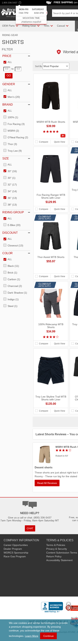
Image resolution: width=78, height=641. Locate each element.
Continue (48, 635)
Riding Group (13, 212)
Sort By (39, 66)
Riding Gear (10, 35)
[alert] (31, 15)
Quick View (59, 142)
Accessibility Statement (59, 560)
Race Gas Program (15, 556)
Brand (7, 104)
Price (6, 55)
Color (7, 253)
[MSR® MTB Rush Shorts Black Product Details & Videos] (50, 136)
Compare (43, 142)
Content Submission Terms (61, 552)
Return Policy (53, 556)
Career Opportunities (16, 545)
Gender (8, 84)
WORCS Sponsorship (16, 552)
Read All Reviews (47, 483)
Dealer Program (13, 548)
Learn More (31, 635)
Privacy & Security (56, 548)
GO (9, 75)
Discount (10, 232)
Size (5, 158)
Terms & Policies (55, 545)
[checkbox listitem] (7, 62)
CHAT (30, 528)
